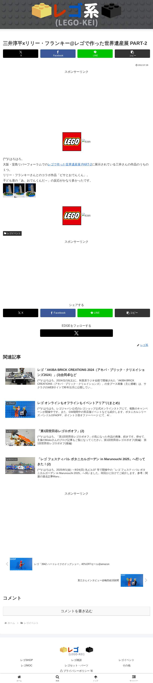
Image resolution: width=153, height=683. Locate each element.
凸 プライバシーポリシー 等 (76, 670)
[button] (132, 53)
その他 (126, 665)
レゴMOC (26, 665)
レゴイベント (14, 233)
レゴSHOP (26, 659)
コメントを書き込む (77, 611)
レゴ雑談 (76, 659)
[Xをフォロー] (76, 333)
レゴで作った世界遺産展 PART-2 (70, 164)
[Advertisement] (76, 101)
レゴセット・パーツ (76, 665)
